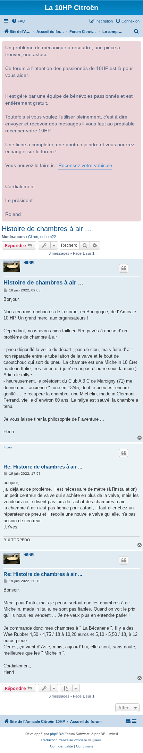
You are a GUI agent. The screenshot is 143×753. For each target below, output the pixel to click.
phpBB (55, 734)
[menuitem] (18, 21)
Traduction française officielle (64, 740)
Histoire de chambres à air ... (46, 229)
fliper (7, 447)
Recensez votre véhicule (85, 165)
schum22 (48, 237)
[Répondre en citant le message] (123, 268)
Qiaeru (97, 740)
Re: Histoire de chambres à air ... (42, 467)
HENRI (29, 262)
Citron (33, 237)
